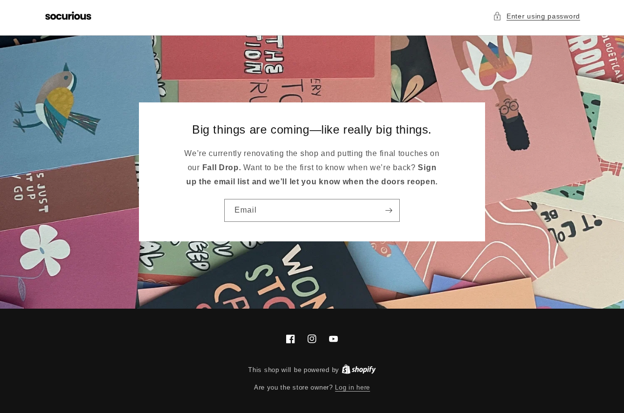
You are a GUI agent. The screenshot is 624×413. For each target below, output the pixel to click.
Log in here (352, 387)
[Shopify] (359, 370)
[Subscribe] (388, 210)
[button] (536, 16)
